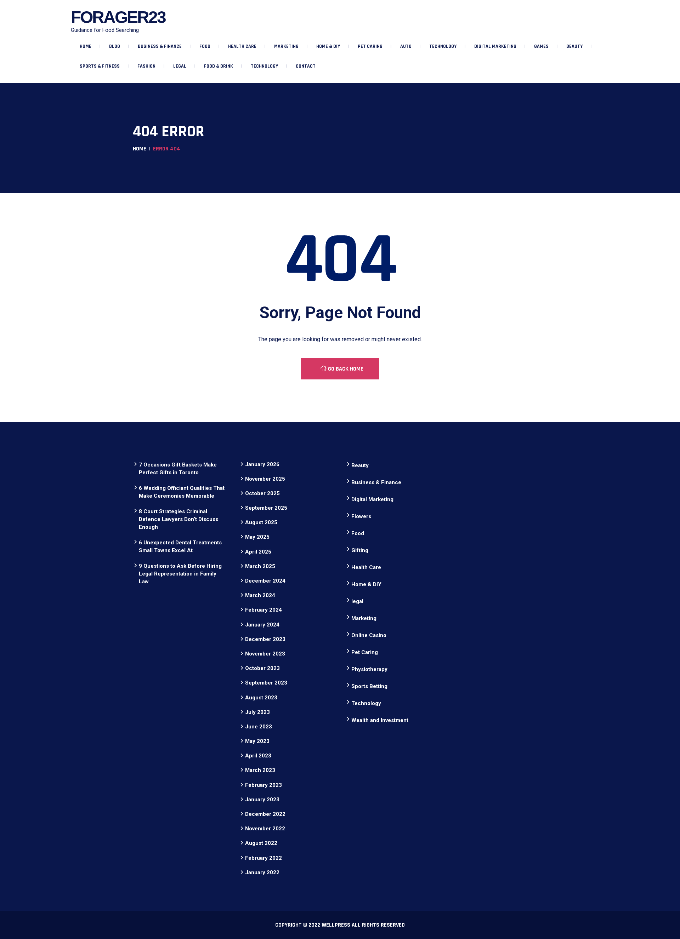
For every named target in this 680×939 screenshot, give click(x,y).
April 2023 (258, 755)
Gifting (359, 550)
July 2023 (257, 712)
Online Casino (368, 635)
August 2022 (261, 843)
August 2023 (261, 697)
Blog (114, 46)
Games (541, 46)
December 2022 (265, 814)
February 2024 (263, 610)
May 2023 (257, 741)
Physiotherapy (369, 669)
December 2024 (265, 581)
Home (85, 46)
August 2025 (261, 522)
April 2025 (258, 552)
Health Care (242, 46)
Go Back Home (345, 369)
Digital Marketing (495, 46)
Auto (406, 46)
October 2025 (262, 493)
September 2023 (266, 683)
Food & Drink (218, 66)
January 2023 (262, 799)
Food (204, 46)
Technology (443, 46)
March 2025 (260, 566)
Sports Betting (369, 686)
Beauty (574, 46)
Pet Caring (370, 46)
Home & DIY (328, 46)
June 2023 (258, 726)
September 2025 (266, 508)
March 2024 (260, 595)
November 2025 (265, 479)
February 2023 (263, 785)
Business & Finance (160, 46)
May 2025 (257, 537)
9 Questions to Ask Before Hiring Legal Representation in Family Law (180, 574)
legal (179, 66)
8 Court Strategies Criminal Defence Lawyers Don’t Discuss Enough (178, 519)
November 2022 (265, 828)
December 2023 (265, 639)
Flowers (361, 516)
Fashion (146, 66)
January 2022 (262, 872)
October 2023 (262, 668)
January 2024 (262, 625)
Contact (306, 66)
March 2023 (260, 770)
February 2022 (263, 858)
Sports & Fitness (100, 66)
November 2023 (265, 654)
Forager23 (118, 17)
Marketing (286, 46)
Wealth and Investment (379, 720)
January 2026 (262, 464)
